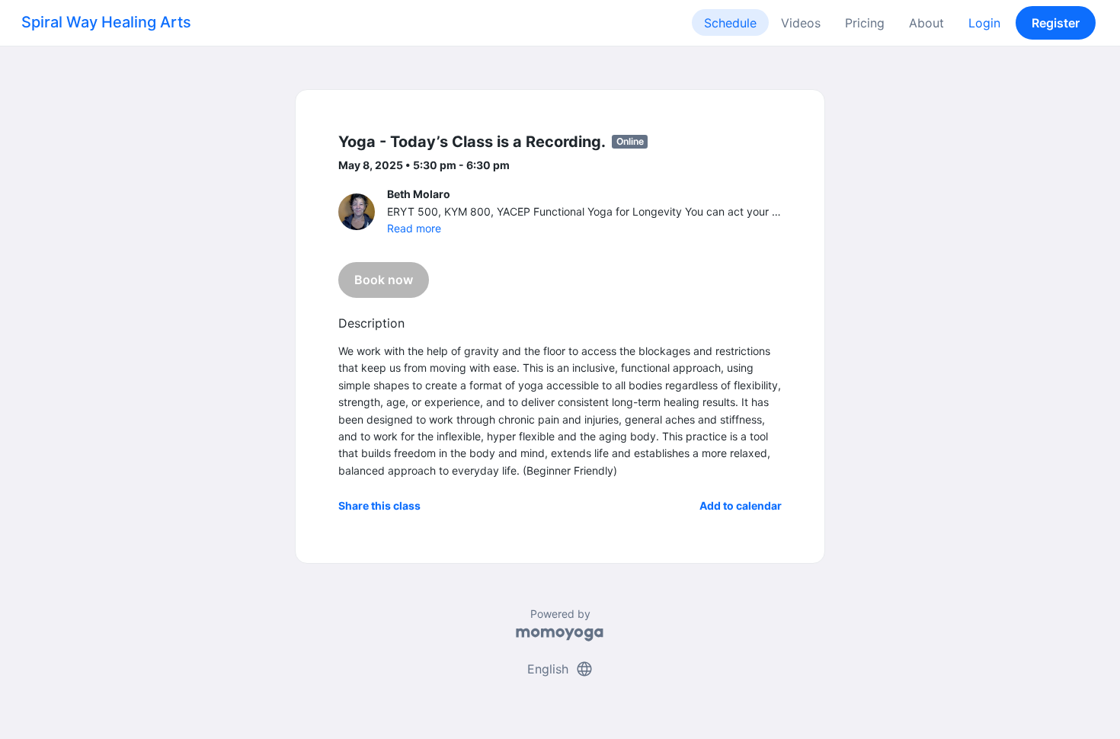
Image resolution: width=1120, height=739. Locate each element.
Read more (414, 228)
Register (1056, 22)
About (926, 22)
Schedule (730, 22)
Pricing (865, 22)
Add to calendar (740, 505)
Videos (801, 22)
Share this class (379, 505)
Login (984, 22)
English (560, 669)
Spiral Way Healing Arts (106, 22)
